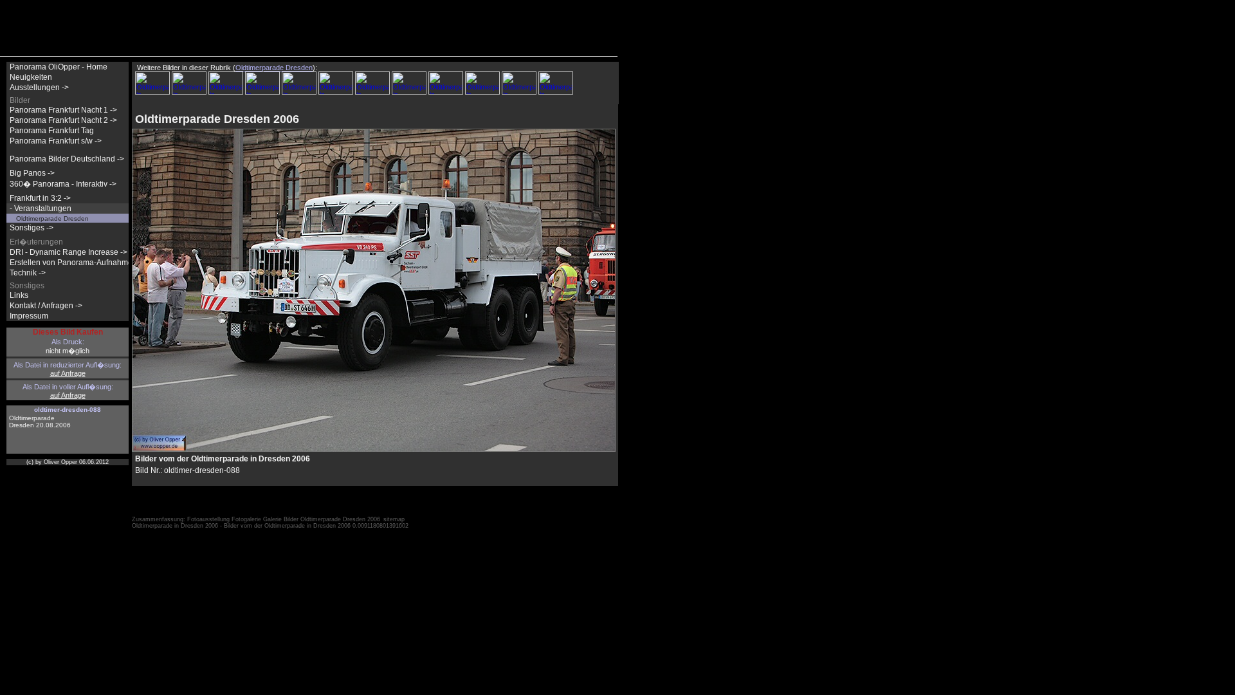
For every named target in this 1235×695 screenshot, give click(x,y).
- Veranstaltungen (40, 208)
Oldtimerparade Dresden (52, 218)
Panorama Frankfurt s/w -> (56, 140)
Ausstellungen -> (39, 87)
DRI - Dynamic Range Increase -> (68, 252)
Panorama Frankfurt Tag (52, 130)
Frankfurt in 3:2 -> (40, 198)
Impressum (29, 315)
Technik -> (28, 272)
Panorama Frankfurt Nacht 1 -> (63, 110)
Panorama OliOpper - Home (58, 66)
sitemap (394, 519)
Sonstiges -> (31, 227)
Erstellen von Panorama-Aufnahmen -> (78, 262)
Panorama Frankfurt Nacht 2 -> (63, 120)
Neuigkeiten (31, 77)
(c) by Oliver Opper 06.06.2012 (67, 462)
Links (19, 295)
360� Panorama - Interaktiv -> (63, 184)
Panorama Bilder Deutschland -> (67, 158)
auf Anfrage (68, 373)
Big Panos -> (32, 173)
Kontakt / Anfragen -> (46, 305)
